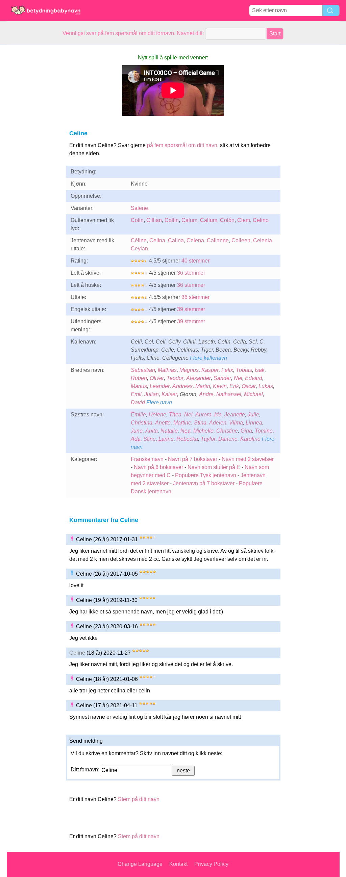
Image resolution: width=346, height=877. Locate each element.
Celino (261, 220)
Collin (172, 220)
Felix (227, 370)
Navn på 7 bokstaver (192, 459)
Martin (202, 386)
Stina (200, 423)
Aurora (203, 414)
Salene (139, 208)
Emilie (138, 414)
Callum (208, 220)
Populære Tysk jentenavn (205, 475)
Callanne (218, 240)
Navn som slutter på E (214, 467)
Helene (157, 414)
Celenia (262, 240)
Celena (195, 240)
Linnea (254, 423)
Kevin (220, 386)
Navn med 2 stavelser (248, 459)
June (137, 431)
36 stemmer (191, 273)
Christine (227, 431)
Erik (234, 386)
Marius (139, 386)
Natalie (169, 431)
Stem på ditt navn (138, 799)
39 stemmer (191, 309)
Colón (227, 220)
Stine (149, 439)
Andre (206, 394)
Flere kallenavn (208, 358)
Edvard (253, 378)
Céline (139, 240)
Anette (163, 423)
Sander (222, 378)
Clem (243, 220)
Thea (175, 414)
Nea (185, 431)
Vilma (236, 423)
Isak (260, 370)
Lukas (265, 386)
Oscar (249, 386)
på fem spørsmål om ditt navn (182, 145)
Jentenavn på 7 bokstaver (203, 483)
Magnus (189, 370)
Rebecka (187, 439)
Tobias (244, 370)
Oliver (157, 378)
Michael (253, 394)
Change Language (140, 864)
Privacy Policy (211, 864)
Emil (136, 394)
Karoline (250, 439)
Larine (166, 439)
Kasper (210, 370)
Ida (218, 414)
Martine (182, 423)
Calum (189, 220)
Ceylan (139, 248)
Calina (176, 240)
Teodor (175, 378)
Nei (238, 378)
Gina (246, 431)
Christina (141, 423)
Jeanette (234, 414)
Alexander (198, 378)
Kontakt (178, 864)
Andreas (182, 386)
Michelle (203, 431)
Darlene (228, 439)
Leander (160, 386)
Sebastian (143, 370)
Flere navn (159, 402)
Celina (157, 240)
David (138, 402)
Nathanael (228, 394)
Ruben (139, 378)
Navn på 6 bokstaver (158, 467)
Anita (151, 431)
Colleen (240, 240)
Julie (253, 414)
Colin (137, 220)
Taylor (208, 439)
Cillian (154, 220)
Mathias (167, 370)
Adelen (217, 423)
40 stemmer (195, 261)
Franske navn (147, 459)
